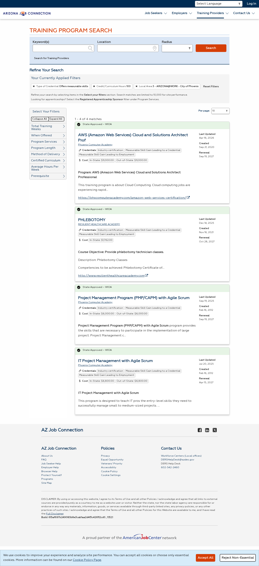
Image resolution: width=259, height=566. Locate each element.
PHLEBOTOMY (91, 220)
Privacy (105, 456)
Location (104, 42)
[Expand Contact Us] (253, 13)
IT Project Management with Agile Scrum (115, 361)
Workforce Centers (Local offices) (181, 456)
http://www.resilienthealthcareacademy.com (111, 275)
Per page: (204, 111)
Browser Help (49, 471)
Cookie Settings (111, 475)
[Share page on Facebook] (199, 430)
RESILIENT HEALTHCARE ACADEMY (99, 224)
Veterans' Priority (111, 463)
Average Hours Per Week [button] (44, 168)
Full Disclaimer (55, 514)
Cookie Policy (109, 471)
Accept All (205, 557)
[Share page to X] (215, 430)
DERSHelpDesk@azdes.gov (177, 459)
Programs (47, 479)
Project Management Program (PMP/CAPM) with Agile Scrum (134, 298)
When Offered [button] (41, 135)
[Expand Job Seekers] (166, 13)
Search (211, 48)
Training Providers (210, 13)
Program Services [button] (44, 141)
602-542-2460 (170, 467)
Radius (167, 42)
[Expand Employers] (191, 13)
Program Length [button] (43, 148)
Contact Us (241, 13)
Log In (251, 3)
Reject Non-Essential (238, 557)
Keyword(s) (41, 42)
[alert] (152, 125)
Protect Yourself (51, 475)
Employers (179, 13)
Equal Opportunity (112, 459)
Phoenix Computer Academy (95, 145)
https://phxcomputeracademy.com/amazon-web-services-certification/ (132, 197)
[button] (52, 59)
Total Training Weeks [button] (41, 128)
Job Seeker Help (51, 463)
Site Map (46, 483)
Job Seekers (153, 13)
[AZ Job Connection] (26, 13)
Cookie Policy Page (87, 560)
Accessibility (108, 467)
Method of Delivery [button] (45, 154)
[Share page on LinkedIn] (207, 430)
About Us (47, 456)
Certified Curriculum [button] (45, 160)
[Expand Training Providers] (227, 13)
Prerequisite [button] (40, 176)
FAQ (43, 459)
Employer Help (50, 467)
